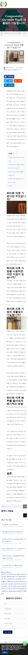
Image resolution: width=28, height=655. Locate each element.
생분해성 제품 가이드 (13, 576)
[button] (9, 76)
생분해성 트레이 (12, 579)
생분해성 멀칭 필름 (15, 574)
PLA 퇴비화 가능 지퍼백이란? (10, 524)
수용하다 (5, 652)
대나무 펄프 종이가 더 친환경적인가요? (12, 565)
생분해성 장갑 (5, 574)
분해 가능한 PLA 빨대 (20, 586)
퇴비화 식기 (4, 588)
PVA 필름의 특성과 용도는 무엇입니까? (12, 532)
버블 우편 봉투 (14, 581)
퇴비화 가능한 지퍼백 (15, 588)
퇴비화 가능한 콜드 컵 (10, 584)
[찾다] (25, 506)
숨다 (15, 153)
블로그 (6, 581)
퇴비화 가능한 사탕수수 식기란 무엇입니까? (13, 548)
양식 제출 (8, 632)
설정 (2, 649)
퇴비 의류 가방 (9, 586)
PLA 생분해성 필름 (11, 591)
